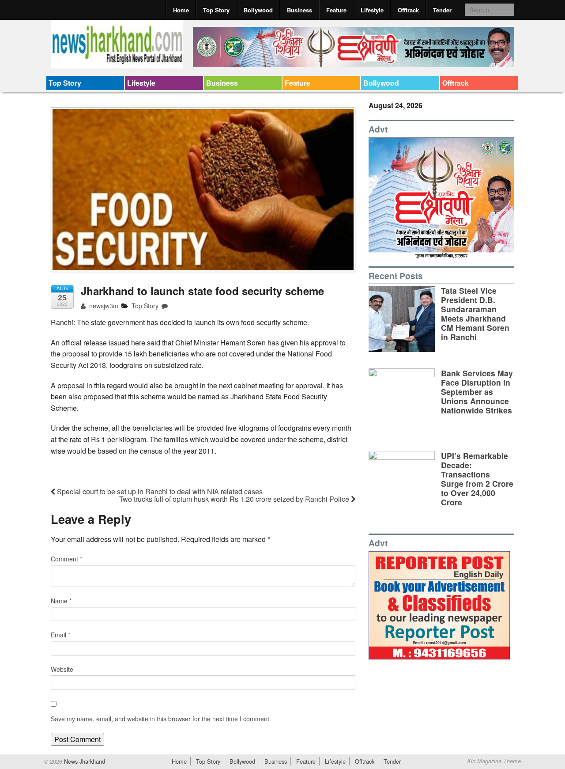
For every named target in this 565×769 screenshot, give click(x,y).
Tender (442, 10)
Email (60, 634)
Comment (66, 558)
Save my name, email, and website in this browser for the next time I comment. (161, 718)
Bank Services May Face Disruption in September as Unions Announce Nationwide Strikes (477, 391)
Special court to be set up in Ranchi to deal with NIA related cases (159, 491)
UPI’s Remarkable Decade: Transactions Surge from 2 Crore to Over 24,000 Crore (477, 479)
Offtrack (408, 10)
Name (61, 600)
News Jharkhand (83, 761)
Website (62, 669)
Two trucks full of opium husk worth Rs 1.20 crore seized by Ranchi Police (235, 499)
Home (181, 10)
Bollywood (258, 10)
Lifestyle (372, 10)
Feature (336, 10)
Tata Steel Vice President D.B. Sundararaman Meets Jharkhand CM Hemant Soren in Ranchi (475, 314)
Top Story (216, 10)
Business (299, 10)
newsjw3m (102, 305)
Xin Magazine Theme (494, 761)
